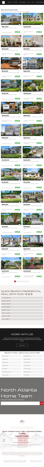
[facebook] (12, 428)
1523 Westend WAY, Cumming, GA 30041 (10, 50)
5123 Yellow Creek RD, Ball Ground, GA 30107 (11, 72)
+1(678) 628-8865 (22, 440)
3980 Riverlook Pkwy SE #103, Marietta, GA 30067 (32, 251)
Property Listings (12, 461)
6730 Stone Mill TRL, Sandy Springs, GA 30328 (32, 116)
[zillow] (18, 428)
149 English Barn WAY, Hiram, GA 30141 (9, 28)
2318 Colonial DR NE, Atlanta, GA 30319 (31, 161)
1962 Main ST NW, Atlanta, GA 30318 (9, 94)
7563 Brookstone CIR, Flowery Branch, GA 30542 (31, 228)
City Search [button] (22, 2)
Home (9, 2)
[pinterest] (30, 428)
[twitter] (16, 428)
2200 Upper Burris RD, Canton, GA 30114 (31, 28)
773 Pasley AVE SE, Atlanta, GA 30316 (30, 183)
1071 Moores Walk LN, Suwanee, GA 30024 (31, 272)
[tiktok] (25, 428)
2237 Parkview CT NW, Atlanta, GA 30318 (31, 72)
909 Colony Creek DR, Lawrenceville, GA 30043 (11, 183)
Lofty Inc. (36, 460)
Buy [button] (29, 2)
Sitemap (18, 461)
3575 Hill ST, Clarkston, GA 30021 (29, 139)
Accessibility (23, 461)
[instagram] (21, 428)
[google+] (32, 428)
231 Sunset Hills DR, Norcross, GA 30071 (9, 227)
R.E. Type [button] (15, 2)
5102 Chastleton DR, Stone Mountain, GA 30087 (10, 273)
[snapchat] (28, 428)
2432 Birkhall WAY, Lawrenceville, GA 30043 (10, 250)
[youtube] (23, 428)
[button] (3, 2)
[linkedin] (14, 428)
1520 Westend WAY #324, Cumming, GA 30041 (32, 50)
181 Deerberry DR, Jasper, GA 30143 (9, 139)
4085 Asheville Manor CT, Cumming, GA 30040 (32, 94)
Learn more (27, 11)
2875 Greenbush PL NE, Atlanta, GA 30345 (10, 205)
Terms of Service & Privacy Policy (10, 460)
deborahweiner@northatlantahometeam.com (22, 442)
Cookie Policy (20, 460)
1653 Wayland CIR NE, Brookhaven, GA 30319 (11, 116)
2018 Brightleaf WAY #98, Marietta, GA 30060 (32, 205)
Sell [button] (33, 2)
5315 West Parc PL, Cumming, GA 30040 (10, 161)
